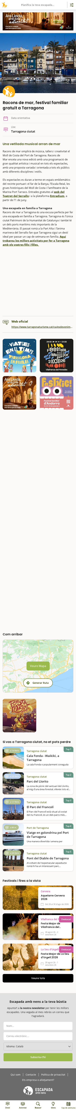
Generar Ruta (41, 682)
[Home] (4, 5)
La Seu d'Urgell (50, 949)
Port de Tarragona (38, 827)
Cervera (45, 891)
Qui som (16, 1074)
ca (72, 50)
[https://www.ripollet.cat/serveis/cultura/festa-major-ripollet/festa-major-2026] (19, 715)
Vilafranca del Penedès (54, 919)
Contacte (31, 1074)
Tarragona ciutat (37, 751)
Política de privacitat (53, 1074)
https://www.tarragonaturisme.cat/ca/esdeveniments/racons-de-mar (42, 327)
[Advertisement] (38, 281)
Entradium (57, 196)
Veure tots (38, 978)
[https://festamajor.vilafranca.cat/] (56, 355)
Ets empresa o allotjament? (38, 1080)
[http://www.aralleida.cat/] (38, 21)
